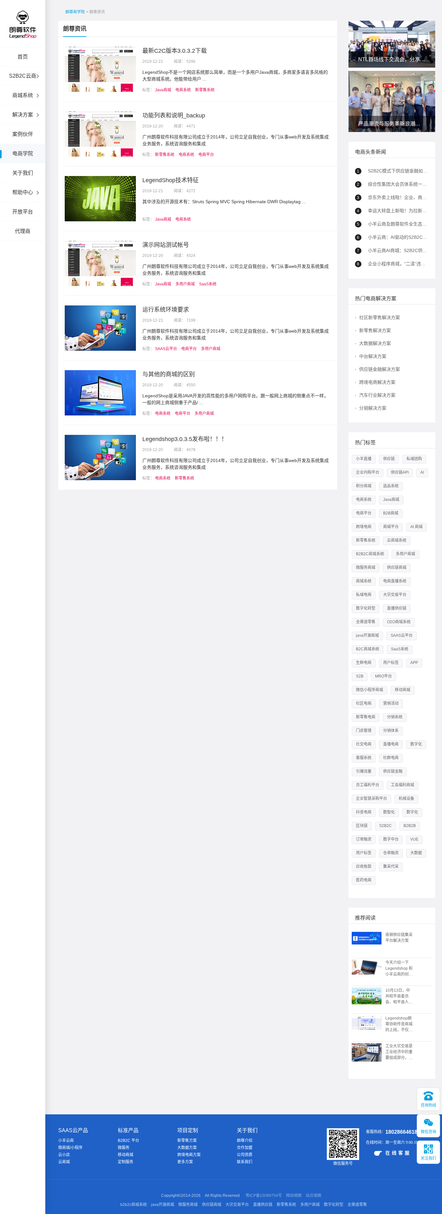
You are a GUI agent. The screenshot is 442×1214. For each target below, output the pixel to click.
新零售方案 (187, 1140)
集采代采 (391, 866)
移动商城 (402, 690)
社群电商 (391, 758)
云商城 (64, 1162)
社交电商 (363, 744)
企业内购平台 (367, 472)
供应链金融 (393, 771)
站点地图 (313, 1195)
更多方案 (185, 1162)
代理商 (22, 231)
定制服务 (125, 1162)
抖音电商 (363, 812)
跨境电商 (363, 526)
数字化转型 (365, 608)
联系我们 (244, 1162)
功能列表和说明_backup (173, 115)
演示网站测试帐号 (165, 245)
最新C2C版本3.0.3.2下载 (174, 51)
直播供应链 (396, 608)
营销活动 (391, 703)
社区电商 (363, 703)
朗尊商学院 (75, 12)
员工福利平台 (367, 785)
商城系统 (22, 95)
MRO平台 (383, 676)
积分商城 (363, 486)
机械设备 (406, 798)
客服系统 (363, 758)
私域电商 (363, 594)
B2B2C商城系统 (370, 554)
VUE (414, 839)
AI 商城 (416, 526)
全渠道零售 (365, 622)
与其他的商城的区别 (168, 374)
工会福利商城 (402, 785)
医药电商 (363, 880)
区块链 (362, 825)
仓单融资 (391, 853)
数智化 (389, 812)
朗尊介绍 (244, 1140)
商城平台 (391, 526)
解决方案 (22, 114)
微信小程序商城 (369, 690)
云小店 (64, 1155)
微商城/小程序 (70, 1147)
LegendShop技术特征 (170, 180)
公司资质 (244, 1155)
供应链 (389, 459)
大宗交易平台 (394, 594)
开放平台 (22, 212)
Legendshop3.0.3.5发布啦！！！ (184, 439)
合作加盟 (244, 1147)
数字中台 (391, 839)
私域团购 (414, 459)
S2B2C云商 (22, 76)
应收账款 (363, 866)
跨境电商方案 (189, 1155)
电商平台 (206, 154)
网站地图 (294, 1195)
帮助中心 (22, 192)
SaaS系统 (207, 284)
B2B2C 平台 (128, 1140)
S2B (359, 676)
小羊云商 (66, 1140)
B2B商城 (390, 513)
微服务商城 (365, 567)
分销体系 (391, 730)
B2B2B (409, 825)
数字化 (416, 744)
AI (422, 472)
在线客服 (398, 1152)
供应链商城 (396, 567)
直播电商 (391, 744)
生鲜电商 (363, 662)
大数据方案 (187, 1147)
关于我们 (22, 173)
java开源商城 (367, 635)
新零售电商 (365, 717)
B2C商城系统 (367, 649)
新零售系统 (205, 90)
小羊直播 (363, 459)
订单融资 (363, 839)
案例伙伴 (22, 134)
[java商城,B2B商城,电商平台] (22, 33)
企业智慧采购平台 (371, 798)
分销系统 (395, 717)
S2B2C (385, 825)
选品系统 (391, 486)
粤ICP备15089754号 (264, 1195)
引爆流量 (363, 771)
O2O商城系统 (399, 622)
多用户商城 (185, 284)
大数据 (416, 853)
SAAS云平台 (166, 349)
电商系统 (183, 90)
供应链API (400, 472)
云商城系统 (396, 540)
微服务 (123, 1147)
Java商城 (163, 90)
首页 (22, 57)
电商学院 (22, 153)
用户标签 (391, 662)
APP (414, 662)
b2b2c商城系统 (133, 1204)
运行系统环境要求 (165, 309)
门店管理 (363, 730)
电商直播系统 (394, 581)
